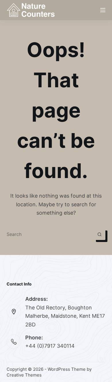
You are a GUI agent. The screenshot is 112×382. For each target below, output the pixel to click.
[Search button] (99, 234)
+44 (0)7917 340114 (50, 346)
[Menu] (102, 10)
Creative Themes (24, 375)
